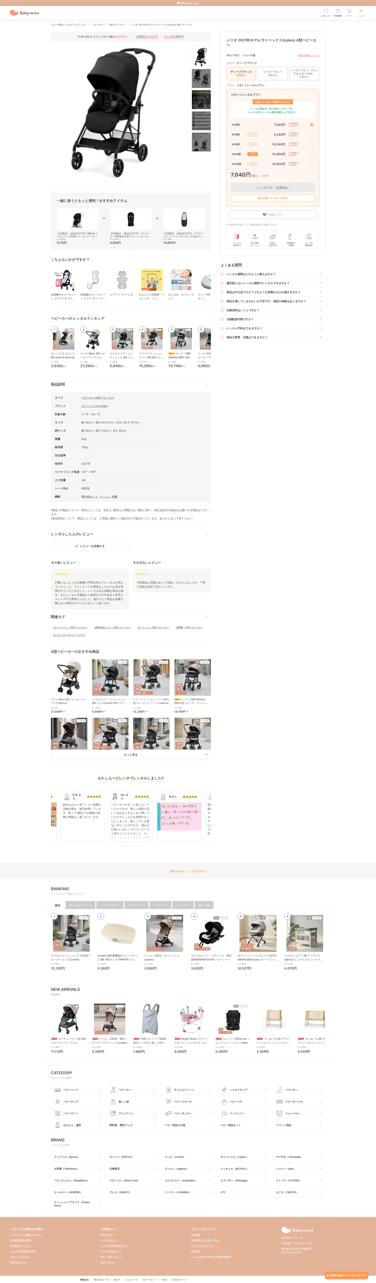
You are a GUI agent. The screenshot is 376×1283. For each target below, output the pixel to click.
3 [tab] (129, 846)
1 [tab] (121, 846)
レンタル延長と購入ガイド (114, 1245)
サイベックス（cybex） (234, 1156)
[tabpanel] (131, 818)
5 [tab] (137, 846)
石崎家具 (114, 1168)
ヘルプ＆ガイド (198, 871)
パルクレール (131, 1279)
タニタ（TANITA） (287, 1192)
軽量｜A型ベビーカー (190, 627)
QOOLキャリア (180, 1279)
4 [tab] (133, 846)
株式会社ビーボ (101, 1279)
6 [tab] (141, 846)
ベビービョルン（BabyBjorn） (71, 1180)
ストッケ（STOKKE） (289, 1180)
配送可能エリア (18, 1262)
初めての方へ (107, 1234)
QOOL (165, 1279)
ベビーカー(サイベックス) (70, 634)
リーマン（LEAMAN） (178, 1192)
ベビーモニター (183, 1113)
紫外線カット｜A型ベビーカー (113, 627)
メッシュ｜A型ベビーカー (154, 627)
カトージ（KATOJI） (121, 1156)
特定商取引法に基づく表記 (205, 1240)
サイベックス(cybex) (94, 406)
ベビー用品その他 (175, 1125)
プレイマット (126, 1113)
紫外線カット (89, 496)
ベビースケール (183, 1101)
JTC (223, 1192)
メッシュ (104, 496)
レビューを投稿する (92, 546)
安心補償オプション (20, 1245)
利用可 (174, 36)
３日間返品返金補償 (20, 1240)
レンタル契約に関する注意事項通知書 (211, 1256)
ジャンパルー (292, 1113)
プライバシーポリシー (202, 1245)
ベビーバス (236, 1101)
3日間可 (147, 36)
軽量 (115, 496)
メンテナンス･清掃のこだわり (26, 1234)
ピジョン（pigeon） (177, 1168)
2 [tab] (125, 846)
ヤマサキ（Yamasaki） (289, 1156)
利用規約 (195, 1251)
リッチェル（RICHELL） (235, 1168)
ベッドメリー (237, 1113)
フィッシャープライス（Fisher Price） (72, 1204)
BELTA (117, 1279)
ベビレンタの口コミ (20, 1256)
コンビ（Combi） (175, 1156)
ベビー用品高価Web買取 (23, 1251)
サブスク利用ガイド (111, 1251)
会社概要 (195, 1234)
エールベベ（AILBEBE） (68, 1192)
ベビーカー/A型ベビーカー (97, 397)
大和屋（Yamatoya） (66, 1168)
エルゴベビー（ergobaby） (181, 1180)
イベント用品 (283, 1125)
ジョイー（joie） (286, 1168)
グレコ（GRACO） (120, 1192)
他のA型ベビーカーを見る (273, 198)
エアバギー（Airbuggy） (235, 1180)
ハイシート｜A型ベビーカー (71, 627)
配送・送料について (111, 1256)
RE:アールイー (150, 1279)
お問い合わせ (177, 871)
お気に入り (275, 214)
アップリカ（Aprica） (67, 1156)
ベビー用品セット (231, 1125)
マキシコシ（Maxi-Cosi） (124, 1180)
